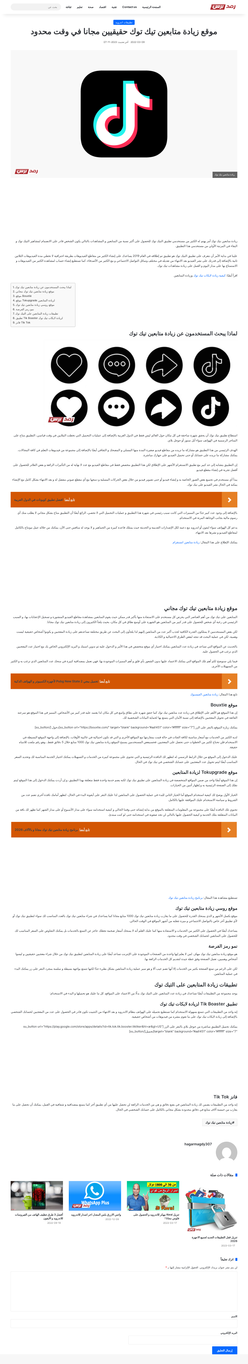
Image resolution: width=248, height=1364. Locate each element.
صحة (91, 7)
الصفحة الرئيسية (151, 7)
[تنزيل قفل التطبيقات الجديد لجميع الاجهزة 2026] (211, 1207)
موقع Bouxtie (24, 295)
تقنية (114, 7)
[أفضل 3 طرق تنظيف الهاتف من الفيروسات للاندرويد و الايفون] (37, 1196)
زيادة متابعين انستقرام (186, 542)
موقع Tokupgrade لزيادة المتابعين (36, 300)
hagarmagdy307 (198, 1144)
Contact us (129, 7)
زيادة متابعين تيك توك (218, 1122)
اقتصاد (102, 7)
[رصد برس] (223, 7)
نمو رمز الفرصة (25, 309)
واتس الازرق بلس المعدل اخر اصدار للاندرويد (96, 1214)
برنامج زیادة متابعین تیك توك (185, 898)
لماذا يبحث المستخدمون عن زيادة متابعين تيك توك (43, 287)
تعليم (80, 7)
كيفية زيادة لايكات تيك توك (209, 275)
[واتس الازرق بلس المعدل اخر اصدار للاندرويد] (95, 1196)
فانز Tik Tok (23, 322)
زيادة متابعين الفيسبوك (204, 694)
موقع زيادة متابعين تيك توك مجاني (35, 291)
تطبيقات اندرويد (124, 22)
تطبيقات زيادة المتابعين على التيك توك (37, 313)
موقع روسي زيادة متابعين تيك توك (35, 304)
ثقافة (68, 7)
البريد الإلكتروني (228, 1332)
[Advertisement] (124, 211)
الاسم (234, 1316)
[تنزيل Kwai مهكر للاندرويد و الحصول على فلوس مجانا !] (153, 1196)
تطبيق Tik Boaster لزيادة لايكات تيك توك (39, 318)
